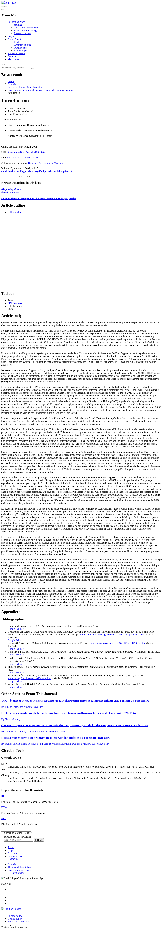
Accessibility (14, 853)
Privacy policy (15, 915)
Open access (20, 47)
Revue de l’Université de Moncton (25, 87)
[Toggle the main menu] (2, 9)
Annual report (21, 50)
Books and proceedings (26, 30)
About (17, 39)
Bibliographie (14, 212)
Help (10, 850)
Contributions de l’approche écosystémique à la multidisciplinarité (41, 90)
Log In (11, 36)
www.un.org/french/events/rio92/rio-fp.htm (29, 678)
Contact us (13, 858)
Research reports (22, 33)
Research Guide (16, 856)
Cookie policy (15, 918)
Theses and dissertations (26, 27)
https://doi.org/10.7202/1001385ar (24, 157)
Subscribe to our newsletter (17, 836)
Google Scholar (15, 628)
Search (4, 64)
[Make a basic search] (2, 6)
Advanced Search (16, 53)
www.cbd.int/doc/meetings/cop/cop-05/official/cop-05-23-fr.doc (112, 634)
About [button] (11, 39)
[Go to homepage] (9, 2)
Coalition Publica (22, 44)
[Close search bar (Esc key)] (5, 6)
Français (12, 56)
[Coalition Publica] (11, 908)
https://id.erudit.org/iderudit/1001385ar (26, 152)
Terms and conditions (18, 921)
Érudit (17, 42)
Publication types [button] (16, 22)
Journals (18, 24)
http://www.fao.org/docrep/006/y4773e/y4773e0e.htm (118, 643)
